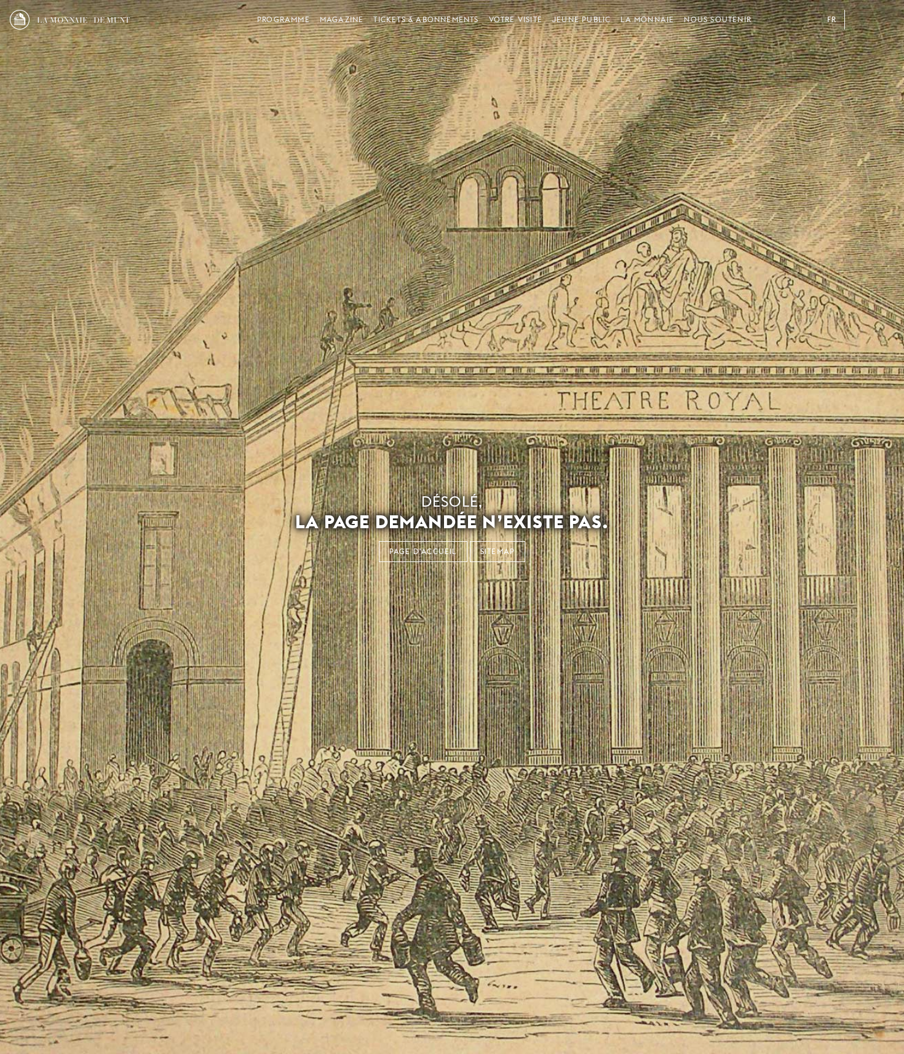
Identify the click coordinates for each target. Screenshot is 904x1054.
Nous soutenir (717, 19)
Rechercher (884, 20)
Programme (283, 19)
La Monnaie (647, 19)
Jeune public (581, 19)
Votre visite (515, 19)
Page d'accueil (423, 551)
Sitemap (497, 551)
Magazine (342, 19)
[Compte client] (860, 20)
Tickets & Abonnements (425, 19)
